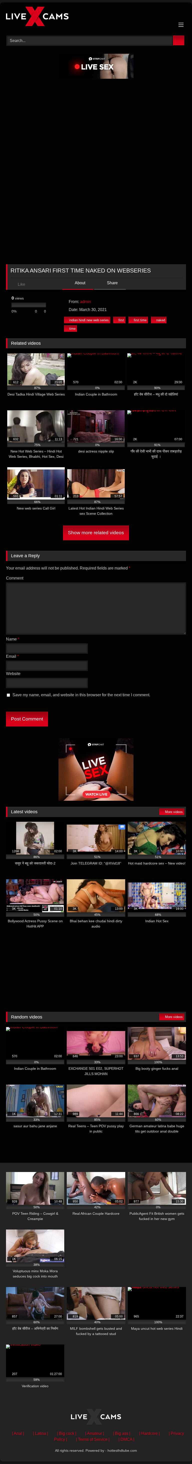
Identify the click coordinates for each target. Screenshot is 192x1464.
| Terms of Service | (93, 1439)
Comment (14, 578)
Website (13, 674)
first (121, 320)
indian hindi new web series (89, 320)
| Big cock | (66, 1433)
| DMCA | (126, 1439)
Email (12, 656)
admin (85, 302)
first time (140, 320)
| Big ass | (121, 1433)
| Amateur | (94, 1433)
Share (112, 283)
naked (160, 320)
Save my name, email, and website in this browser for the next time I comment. (81, 695)
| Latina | (40, 1433)
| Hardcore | (149, 1433)
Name (12, 639)
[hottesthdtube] (96, 17)
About (79, 283)
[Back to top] (177, 1449)
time (72, 328)
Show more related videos (96, 532)
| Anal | (18, 1433)
